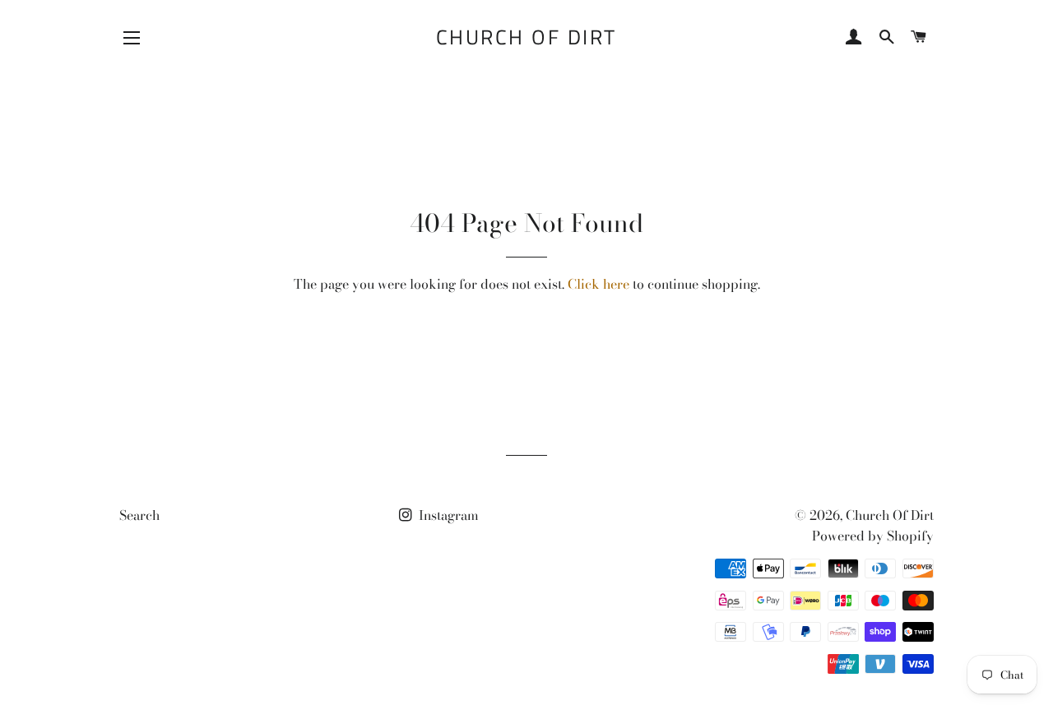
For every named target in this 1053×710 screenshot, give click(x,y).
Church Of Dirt (526, 37)
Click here (598, 284)
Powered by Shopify (873, 535)
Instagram (447, 515)
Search (139, 515)
